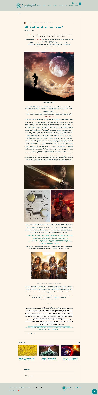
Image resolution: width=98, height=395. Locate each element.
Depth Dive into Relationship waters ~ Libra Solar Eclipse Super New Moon (27, 359)
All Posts (19, 14)
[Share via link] (34, 333)
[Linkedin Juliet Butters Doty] (41, 387)
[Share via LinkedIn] (31, 333)
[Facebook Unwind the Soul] (33, 387)
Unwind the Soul (74, 387)
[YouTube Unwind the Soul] (36, 387)
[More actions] (73, 23)
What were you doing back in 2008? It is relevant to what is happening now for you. (70, 359)
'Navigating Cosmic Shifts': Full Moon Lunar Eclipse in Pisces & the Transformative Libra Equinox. (49, 359)
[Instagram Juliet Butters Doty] (39, 387)
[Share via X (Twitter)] (28, 333)
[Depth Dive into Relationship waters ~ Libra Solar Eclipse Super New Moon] (27, 350)
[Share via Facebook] (25, 333)
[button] (80, 3)
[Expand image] (49, 177)
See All (78, 342)
